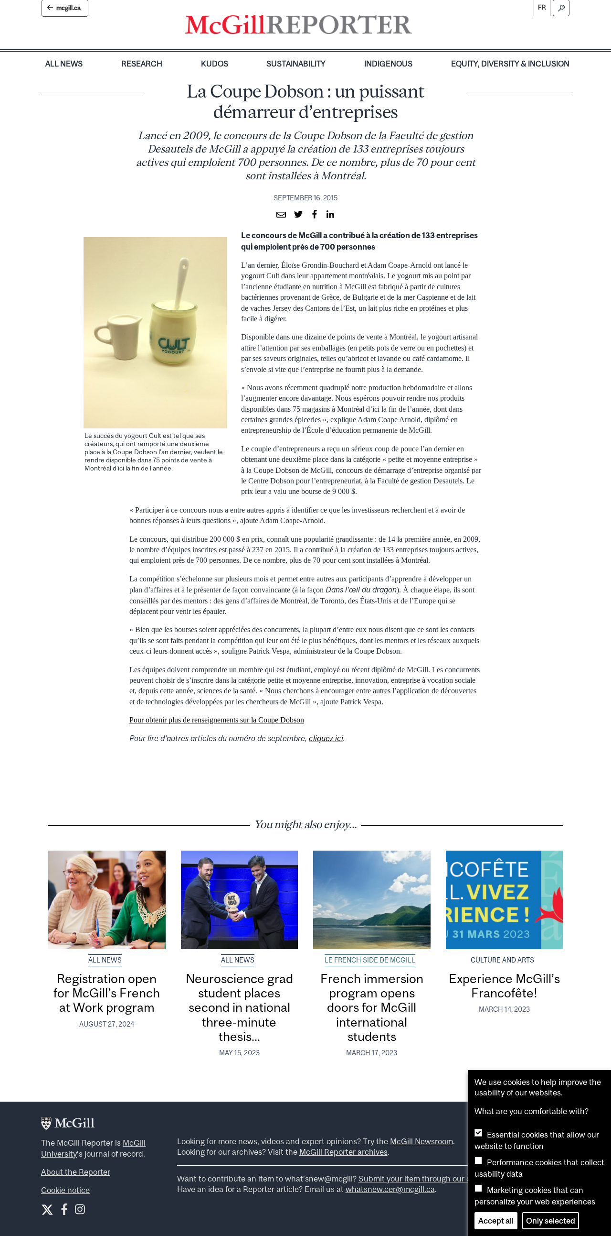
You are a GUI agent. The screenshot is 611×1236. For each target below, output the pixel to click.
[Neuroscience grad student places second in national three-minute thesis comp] (239, 900)
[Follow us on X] (47, 1209)
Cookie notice (65, 1190)
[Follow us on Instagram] (80, 1211)
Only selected (550, 1220)
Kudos (214, 63)
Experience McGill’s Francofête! (504, 985)
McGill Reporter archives (343, 1152)
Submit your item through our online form (432, 1178)
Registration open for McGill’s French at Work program (106, 993)
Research (141, 63)
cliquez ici (326, 738)
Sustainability (296, 63)
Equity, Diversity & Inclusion (510, 63)
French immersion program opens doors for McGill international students (371, 1007)
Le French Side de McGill (370, 960)
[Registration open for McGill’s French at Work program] (107, 900)
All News (64, 63)
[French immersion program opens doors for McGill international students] (372, 900)
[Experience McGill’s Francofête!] (504, 900)
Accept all (496, 1220)
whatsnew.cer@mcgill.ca (390, 1189)
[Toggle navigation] (420, 26)
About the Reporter (75, 1172)
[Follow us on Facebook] (64, 1211)
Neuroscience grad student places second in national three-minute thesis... (239, 1007)
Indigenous (388, 63)
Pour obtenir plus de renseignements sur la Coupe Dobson (216, 720)
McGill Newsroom (421, 1141)
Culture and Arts (502, 960)
